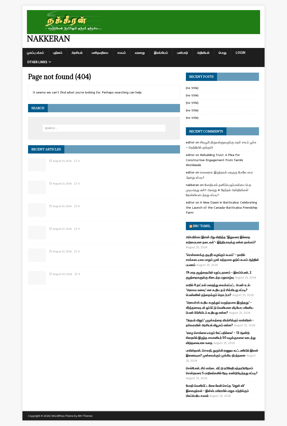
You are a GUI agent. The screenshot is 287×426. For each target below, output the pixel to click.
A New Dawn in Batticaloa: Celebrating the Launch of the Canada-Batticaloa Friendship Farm (221, 207)
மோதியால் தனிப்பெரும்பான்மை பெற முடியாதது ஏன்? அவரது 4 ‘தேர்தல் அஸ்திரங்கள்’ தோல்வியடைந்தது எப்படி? (218, 189)
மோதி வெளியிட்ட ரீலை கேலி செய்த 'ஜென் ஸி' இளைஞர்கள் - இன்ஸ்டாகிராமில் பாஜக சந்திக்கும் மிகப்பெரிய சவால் (217, 390)
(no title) (192, 87)
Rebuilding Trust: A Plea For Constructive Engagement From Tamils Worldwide (214, 159)
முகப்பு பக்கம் (35, 52)
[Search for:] (104, 128)
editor (190, 142)
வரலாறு (140, 52)
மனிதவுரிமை (100, 52)
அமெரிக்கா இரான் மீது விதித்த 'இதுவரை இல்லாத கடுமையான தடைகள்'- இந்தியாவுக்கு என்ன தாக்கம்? (221, 239)
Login (240, 52)
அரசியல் (77, 52)
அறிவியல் (203, 52)
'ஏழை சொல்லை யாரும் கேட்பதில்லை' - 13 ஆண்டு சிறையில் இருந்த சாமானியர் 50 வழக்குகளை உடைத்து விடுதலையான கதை (221, 337)
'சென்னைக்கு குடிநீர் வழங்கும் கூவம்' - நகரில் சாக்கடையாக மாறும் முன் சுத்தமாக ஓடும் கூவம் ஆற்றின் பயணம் (222, 259)
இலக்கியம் (161, 52)
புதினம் (57, 52)
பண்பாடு (182, 52)
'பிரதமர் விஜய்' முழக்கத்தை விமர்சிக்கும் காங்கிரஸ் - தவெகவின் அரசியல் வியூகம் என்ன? (220, 323)
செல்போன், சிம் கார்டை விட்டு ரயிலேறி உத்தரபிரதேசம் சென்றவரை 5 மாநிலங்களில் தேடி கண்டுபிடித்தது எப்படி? (222, 371)
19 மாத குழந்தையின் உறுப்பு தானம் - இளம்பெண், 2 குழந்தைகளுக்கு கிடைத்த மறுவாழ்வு (218, 275)
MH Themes (85, 416)
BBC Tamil (202, 226)
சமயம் (121, 52)
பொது (222, 52)
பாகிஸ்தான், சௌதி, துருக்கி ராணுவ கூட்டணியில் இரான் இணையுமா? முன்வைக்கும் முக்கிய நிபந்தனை (222, 353)
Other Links (37, 62)
